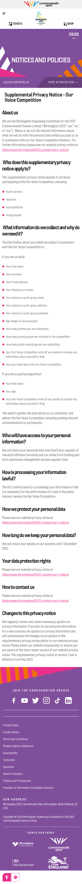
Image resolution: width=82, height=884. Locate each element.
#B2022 (63, 690)
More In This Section (61, 82)
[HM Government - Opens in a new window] (23, 862)
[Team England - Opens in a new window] (59, 862)
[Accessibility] (7, 877)
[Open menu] (6, 13)
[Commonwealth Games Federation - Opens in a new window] (59, 844)
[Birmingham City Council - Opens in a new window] (23, 844)
